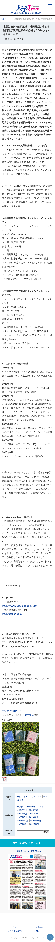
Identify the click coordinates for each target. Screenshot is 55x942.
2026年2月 (22, 817)
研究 (19, 796)
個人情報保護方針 (15, 930)
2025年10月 (22, 824)
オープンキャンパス (32, 796)
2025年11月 (35, 820)
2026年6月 (22, 809)
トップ (15, 926)
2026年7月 (42, 806)
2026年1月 (34, 817)
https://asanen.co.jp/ (12, 613)
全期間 (20, 806)
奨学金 (20, 800)
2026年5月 (34, 809)
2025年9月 (35, 824)
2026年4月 (22, 813)
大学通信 (29, 714)
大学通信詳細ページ (12, 710)
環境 (45, 796)
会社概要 (40, 926)
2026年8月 (30, 806)
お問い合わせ (40, 930)
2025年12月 (22, 820)
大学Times (5, 18)
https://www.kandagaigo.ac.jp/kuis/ (19, 605)
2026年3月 (34, 813)
